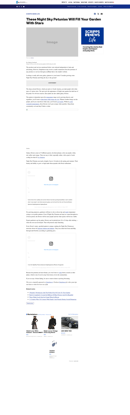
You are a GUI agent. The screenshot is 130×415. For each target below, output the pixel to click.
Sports (90, 2)
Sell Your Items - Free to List (44, 314)
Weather (84, 2)
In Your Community (81, 6)
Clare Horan (43, 267)
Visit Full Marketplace (73, 314)
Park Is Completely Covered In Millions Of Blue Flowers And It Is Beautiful (51, 295)
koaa (22, 6)
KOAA (17, 6)
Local (70, 2)
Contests (100, 6)
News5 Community (71, 6)
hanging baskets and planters (46, 228)
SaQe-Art (45, 207)
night (66, 212)
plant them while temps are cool (50, 99)
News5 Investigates (92, 6)
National (77, 2)
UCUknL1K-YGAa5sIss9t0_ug (24, 6)
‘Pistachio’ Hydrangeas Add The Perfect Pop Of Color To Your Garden (49, 293)
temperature (49, 97)
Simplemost (49, 282)
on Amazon (41, 157)
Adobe (32, 57)
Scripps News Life (33, 14)
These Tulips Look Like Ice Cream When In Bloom (44, 297)
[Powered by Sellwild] (76, 361)
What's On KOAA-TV (108, 6)
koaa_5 (20, 6)
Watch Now (109, 2)
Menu (64, 2)
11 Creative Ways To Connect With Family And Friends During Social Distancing (52, 299)
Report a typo (30, 303)
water (60, 272)
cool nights (60, 102)
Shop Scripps (99, 2)
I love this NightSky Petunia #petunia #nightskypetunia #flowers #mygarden (46, 264)
